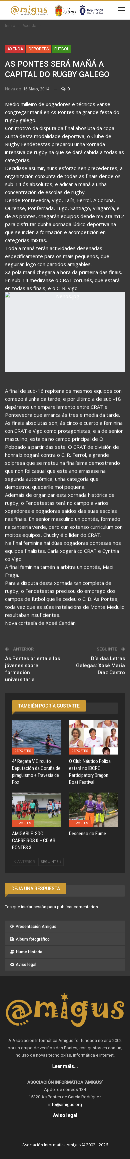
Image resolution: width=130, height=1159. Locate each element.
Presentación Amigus (36, 926)
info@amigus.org (65, 1104)
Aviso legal (26, 964)
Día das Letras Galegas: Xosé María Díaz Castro (100, 666)
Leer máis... (65, 1066)
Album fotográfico (33, 939)
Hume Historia (29, 952)
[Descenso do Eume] (93, 810)
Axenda (15, 49)
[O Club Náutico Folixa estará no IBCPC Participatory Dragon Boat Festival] (93, 737)
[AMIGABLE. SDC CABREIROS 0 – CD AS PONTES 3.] (36, 810)
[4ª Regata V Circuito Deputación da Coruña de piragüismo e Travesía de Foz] (36, 737)
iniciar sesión (33, 906)
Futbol (61, 49)
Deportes (39, 49)
